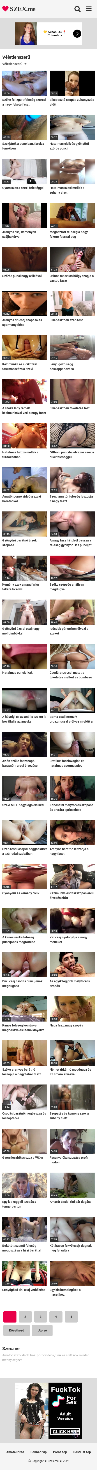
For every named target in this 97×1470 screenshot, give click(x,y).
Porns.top (60, 1452)
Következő (16, 1330)
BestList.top (82, 1452)
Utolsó (42, 1330)
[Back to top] (89, 1461)
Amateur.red (15, 1452)
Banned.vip (38, 1452)
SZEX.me (22, 8)
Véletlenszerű (12, 64)
